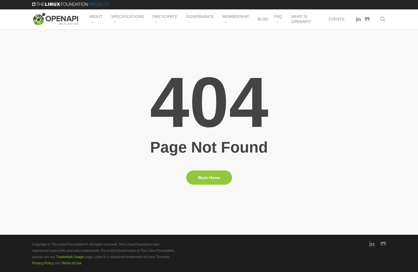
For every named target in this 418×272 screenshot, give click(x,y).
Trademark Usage (70, 257)
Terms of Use (71, 263)
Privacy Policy (43, 263)
